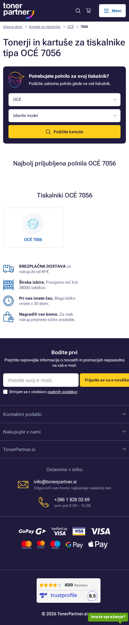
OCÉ (70, 27)
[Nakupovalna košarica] (88, 10)
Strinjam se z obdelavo (43, 392)
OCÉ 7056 (33, 239)
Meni (116, 10)
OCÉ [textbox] (17, 99)
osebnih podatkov (63, 392)
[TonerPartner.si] (18, 11)
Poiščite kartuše (68, 131)
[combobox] (64, 100)
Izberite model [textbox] (25, 115)
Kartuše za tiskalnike (44, 27)
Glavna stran (12, 27)
